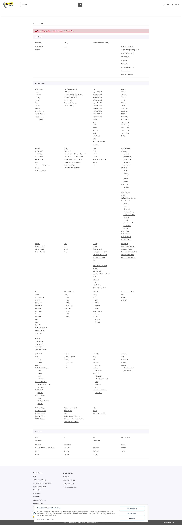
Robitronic (41, 379)
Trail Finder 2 (97, 271)
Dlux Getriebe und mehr (71, 168)
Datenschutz (50, 519)
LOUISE (123, 444)
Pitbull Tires (96, 448)
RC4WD (126, 176)
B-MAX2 (97, 319)
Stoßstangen (39, 344)
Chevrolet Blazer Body (100, 252)
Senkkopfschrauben (127, 254)
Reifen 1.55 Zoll (97, 111)
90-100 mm (124, 119)
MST (96, 300)
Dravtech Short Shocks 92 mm (73, 157)
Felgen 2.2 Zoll (97, 100)
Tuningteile (127, 159)
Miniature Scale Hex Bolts (129, 252)
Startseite (38, 43)
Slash (96, 381)
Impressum (40, 519)
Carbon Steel (39, 159)
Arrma (95, 295)
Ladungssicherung (129, 214)
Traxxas (126, 181)
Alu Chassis (39, 157)
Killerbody (127, 209)
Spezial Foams (39, 114)
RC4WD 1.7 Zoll (40, 413)
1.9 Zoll (37, 100)
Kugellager (38, 314)
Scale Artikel (127, 157)
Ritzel (65, 295)
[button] (164, 4)
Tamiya (126, 179)
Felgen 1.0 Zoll (97, 92)
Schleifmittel (70, 362)
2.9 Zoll (37, 106)
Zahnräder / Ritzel (41, 350)
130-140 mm (125, 130)
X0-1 (96, 387)
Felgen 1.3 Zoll (97, 95)
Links (37, 322)
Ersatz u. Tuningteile (99, 159)
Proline (123, 448)
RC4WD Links (97, 285)
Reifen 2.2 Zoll (97, 117)
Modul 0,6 (69, 306)
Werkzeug (127, 162)
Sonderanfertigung (70, 103)
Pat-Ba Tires (68, 100)
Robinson (96, 359)
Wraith (95, 157)
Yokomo (97, 306)
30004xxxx (98, 370)
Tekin (39, 376)
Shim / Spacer (125, 231)
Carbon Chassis (40, 151)
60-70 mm (124, 111)
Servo (94, 139)
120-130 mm (125, 128)
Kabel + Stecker (40, 395)
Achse (37, 295)
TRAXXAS (40, 387)
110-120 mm (125, 125)
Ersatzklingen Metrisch (71, 421)
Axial (125, 206)
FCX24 (94, 122)
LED (125, 190)
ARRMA (40, 370)
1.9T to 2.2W (68, 92)
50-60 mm (124, 108)
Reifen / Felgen (40, 330)
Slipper (37, 339)
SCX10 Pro (96, 130)
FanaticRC (38, 441)
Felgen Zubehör (98, 103)
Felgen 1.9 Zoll (97, 97)
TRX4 (94, 133)
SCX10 (94, 154)
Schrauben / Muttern (99, 288)
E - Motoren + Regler (41, 368)
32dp (67, 297)
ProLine (123, 136)
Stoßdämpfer (125, 234)
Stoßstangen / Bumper (100, 265)
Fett (122, 295)
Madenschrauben (127, 249)
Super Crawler (68, 106)
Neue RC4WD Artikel (99, 257)
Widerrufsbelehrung (127, 46)
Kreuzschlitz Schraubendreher (73, 419)
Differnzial (38, 303)
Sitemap (38, 50)
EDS (94, 437)
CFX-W (66, 249)
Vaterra (95, 277)
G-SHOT (37, 168)
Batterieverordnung (127, 53)
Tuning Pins (39, 119)
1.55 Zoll (38, 95)
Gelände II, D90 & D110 (100, 254)
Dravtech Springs (69, 165)
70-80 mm (124, 114)
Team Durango (97, 311)
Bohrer (66, 413)
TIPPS (65, 46)
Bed (36, 162)
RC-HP (37, 451)
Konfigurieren (131, 513)
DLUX (65, 437)
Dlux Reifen (67, 151)
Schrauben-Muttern (99, 141)
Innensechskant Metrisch (72, 416)
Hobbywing (96, 441)
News (65, 43)
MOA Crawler (39, 111)
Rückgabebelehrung (127, 67)
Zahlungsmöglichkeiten (128, 74)
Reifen (97, 308)
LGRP (95, 410)
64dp (67, 303)
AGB (122, 43)
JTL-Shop (172, 522)
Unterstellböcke (126, 239)
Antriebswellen (97, 249)
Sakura (97, 303)
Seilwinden (96, 263)
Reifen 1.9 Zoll (97, 114)
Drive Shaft (96, 136)
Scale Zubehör (125, 201)
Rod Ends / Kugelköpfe (128, 198)
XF (67, 368)
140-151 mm (125, 133)
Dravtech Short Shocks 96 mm (73, 159)
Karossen (124, 168)
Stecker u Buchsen (43, 401)
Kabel (39, 398)
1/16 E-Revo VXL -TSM (101, 379)
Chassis (95, 119)
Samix (123, 451)
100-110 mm (125, 122)
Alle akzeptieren (132, 508)
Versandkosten (126, 71)
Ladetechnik (39, 390)
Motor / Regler (125, 192)
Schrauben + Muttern (99, 390)
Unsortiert (98, 384)
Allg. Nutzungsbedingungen (130, 50)
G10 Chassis (39, 154)
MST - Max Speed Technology (44, 448)
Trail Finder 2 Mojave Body (101, 274)
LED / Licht (124, 184)
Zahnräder (67, 308)
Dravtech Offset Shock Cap (72, 162)
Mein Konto (39, 46)
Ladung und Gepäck (130, 212)
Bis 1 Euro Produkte (99, 413)
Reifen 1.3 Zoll (97, 108)
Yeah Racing (127, 225)
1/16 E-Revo (98, 376)
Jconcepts (38, 444)
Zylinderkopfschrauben (128, 257)
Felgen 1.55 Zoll (40, 246)
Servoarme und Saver (44, 384)
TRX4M (95, 128)
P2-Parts (123, 151)
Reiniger (124, 300)
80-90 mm (124, 117)
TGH (94, 408)
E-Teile (95, 282)
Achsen (95, 246)
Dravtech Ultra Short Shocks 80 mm (75, 154)
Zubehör (95, 162)
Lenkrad (37, 108)
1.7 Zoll (37, 97)
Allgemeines (68, 410)
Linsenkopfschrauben (128, 246)
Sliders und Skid (40, 170)
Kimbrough (67, 444)
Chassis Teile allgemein (42, 165)
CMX (65, 252)
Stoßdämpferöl (126, 236)
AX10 (94, 151)
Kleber (126, 170)
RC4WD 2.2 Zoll (40, 419)
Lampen (126, 187)
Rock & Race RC (126, 165)
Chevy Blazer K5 (129, 368)
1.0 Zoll (37, 92)
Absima (126, 203)
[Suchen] (80, 5)
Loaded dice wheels (70, 97)
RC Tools (95, 144)
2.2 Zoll (37, 103)
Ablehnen (132, 518)
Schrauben (38, 333)
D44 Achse (96, 279)
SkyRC (37, 455)
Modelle (37, 325)
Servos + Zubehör (40, 381)
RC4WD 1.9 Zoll (40, 416)
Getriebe (38, 308)
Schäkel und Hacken (130, 223)
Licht (36, 319)
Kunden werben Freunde (101, 43)
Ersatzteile (38, 306)
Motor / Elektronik (41, 328)
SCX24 (94, 125)
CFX (65, 246)
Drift (94, 297)
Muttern (126, 154)
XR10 (94, 165)
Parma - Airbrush (69, 357)
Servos (37, 336)
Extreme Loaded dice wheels (73, 95)
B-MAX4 (97, 322)
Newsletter (124, 64)
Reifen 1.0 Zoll (97, 106)
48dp (67, 300)
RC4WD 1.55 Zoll (40, 410)
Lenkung (38, 317)
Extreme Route (126, 437)
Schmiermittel (125, 228)
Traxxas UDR (39, 117)
